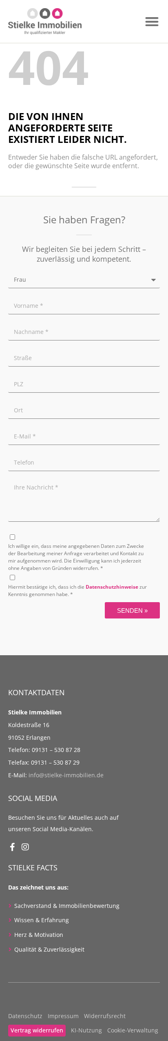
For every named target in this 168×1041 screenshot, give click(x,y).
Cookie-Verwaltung (132, 1030)
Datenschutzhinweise (112, 586)
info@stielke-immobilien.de (66, 775)
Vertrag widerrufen (37, 1030)
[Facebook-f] (12, 847)
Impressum (63, 1016)
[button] (152, 21)
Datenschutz (25, 1016)
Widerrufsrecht (105, 1016)
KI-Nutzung (86, 1030)
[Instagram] (25, 847)
